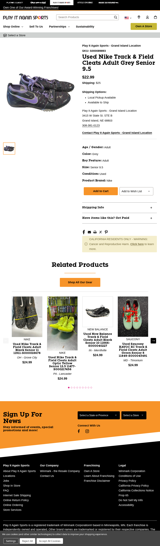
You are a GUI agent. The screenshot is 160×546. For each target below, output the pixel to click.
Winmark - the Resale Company (60, 471)
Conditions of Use (130, 475)
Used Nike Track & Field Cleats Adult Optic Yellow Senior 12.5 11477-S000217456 (62, 363)
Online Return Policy (16, 500)
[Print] (95, 232)
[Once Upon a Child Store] (38, 2)
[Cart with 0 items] (155, 17)
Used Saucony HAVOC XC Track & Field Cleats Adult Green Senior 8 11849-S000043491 (133, 350)
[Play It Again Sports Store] (61, 2)
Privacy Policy (127, 480)
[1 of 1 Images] (9, 148)
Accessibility (126, 505)
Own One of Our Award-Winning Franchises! (31, 7)
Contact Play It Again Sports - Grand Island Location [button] (117, 132)
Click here (137, 244)
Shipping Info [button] (93, 207)
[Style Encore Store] (85, 2)
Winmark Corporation (132, 471)
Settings (11, 541)
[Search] (115, 18)
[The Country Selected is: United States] (127, 17)
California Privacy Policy (134, 485)
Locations (9, 475)
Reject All (27, 541)
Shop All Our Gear (80, 282)
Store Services (12, 509)
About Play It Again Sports (19, 471)
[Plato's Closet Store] (15, 2)
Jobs (6, 480)
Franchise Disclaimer (97, 480)
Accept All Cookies (49, 541)
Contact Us (47, 475)
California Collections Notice (136, 490)
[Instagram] (87, 431)
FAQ (6, 490)
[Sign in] (147, 17)
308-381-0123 (91, 125)
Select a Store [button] (16, 35)
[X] (100, 232)
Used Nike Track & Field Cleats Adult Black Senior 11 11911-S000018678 (27, 349)
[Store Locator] (139, 17)
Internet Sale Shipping (17, 495)
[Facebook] (83, 232)
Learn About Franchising (99, 475)
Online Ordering (13, 505)
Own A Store (143, 26)
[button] (69, 387)
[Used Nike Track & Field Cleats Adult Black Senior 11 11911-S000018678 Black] (27, 316)
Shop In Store (11, 485)
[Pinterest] (106, 232)
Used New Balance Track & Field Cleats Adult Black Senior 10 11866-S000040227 (97, 340)
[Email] (89, 232)
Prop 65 (123, 495)
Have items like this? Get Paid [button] (105, 218)
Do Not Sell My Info (131, 500)
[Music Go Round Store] (108, 2)
